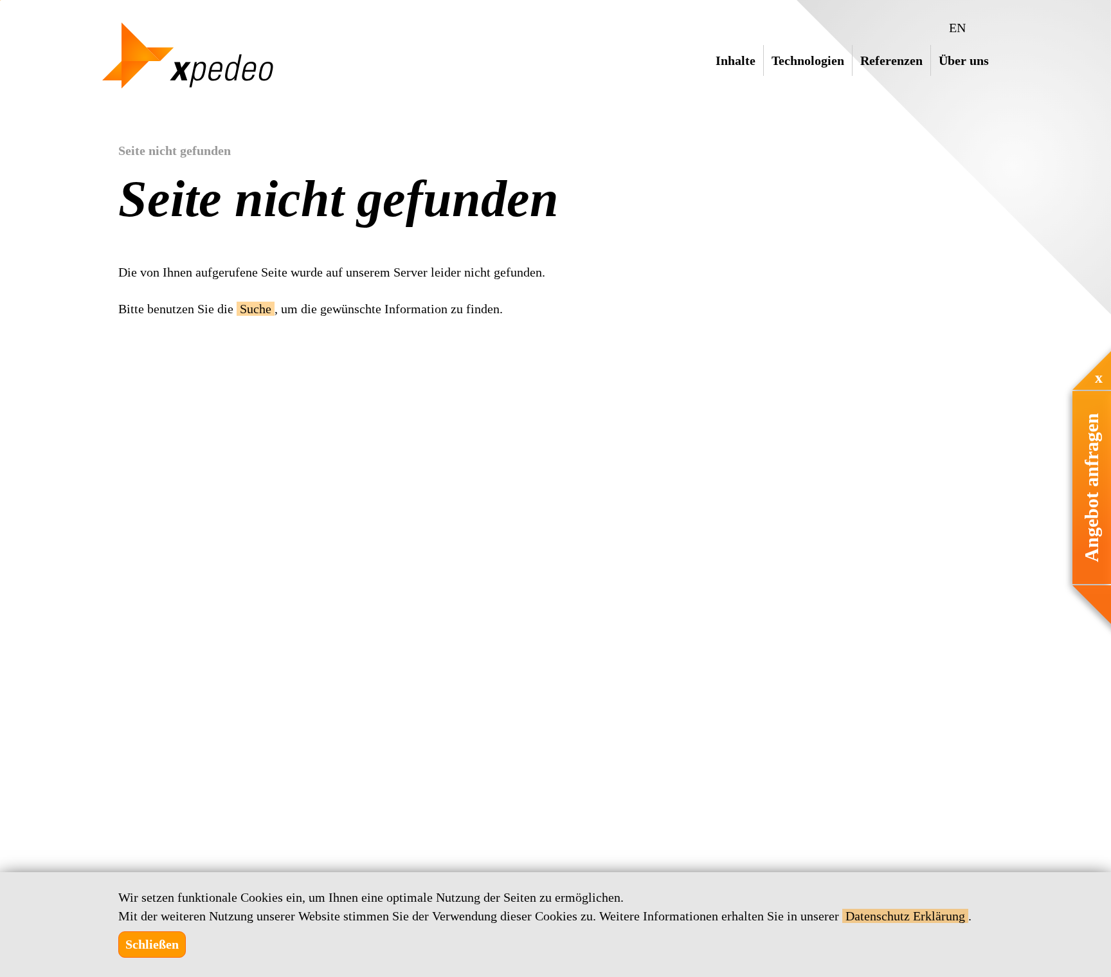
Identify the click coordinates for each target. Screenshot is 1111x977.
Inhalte (735, 60)
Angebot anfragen (1091, 487)
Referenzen (891, 60)
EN (957, 28)
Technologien (808, 60)
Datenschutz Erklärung (905, 916)
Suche (255, 309)
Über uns (964, 60)
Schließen (152, 944)
